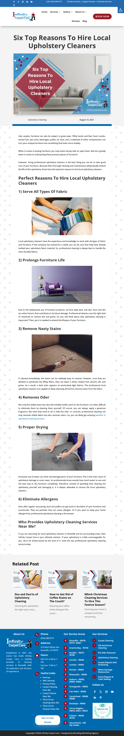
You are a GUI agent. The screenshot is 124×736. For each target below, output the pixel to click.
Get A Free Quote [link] (47, 720)
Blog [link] (85, 21)
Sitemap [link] (46, 677)
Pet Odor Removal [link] (107, 652)
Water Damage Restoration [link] (105, 670)
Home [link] (44, 11)
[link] (121, 10)
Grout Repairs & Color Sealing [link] (105, 678)
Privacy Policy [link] (49, 683)
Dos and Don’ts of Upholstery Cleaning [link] (26, 597)
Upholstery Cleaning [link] (37, 119)
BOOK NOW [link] (102, 16)
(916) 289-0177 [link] (47, 638)
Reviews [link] (76, 21)
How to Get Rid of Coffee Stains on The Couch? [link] (61, 597)
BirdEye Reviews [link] (74, 1)
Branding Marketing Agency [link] (85, 733)
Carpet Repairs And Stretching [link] (107, 663)
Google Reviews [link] (88, 1)
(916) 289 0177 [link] (56, 1)
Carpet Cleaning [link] (105, 640)
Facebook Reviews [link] (104, 1)
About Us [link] (79, 11)
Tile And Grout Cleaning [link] (105, 646)
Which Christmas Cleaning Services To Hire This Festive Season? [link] (96, 599)
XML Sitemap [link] (49, 680)
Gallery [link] (66, 11)
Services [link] (54, 11)
